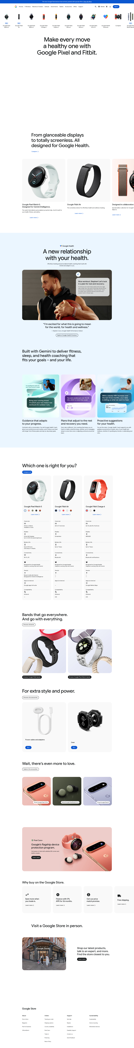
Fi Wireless (28, 6)
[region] (67, 20)
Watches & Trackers (37, 6)
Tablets (61, 6)
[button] (96, 7)
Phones (21, 6)
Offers (75, 6)
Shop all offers (88, 1)
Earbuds (47, 6)
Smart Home (54, 6)
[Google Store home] (16, 6)
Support (80, 6)
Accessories (68, 6)
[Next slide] (129, 180)
